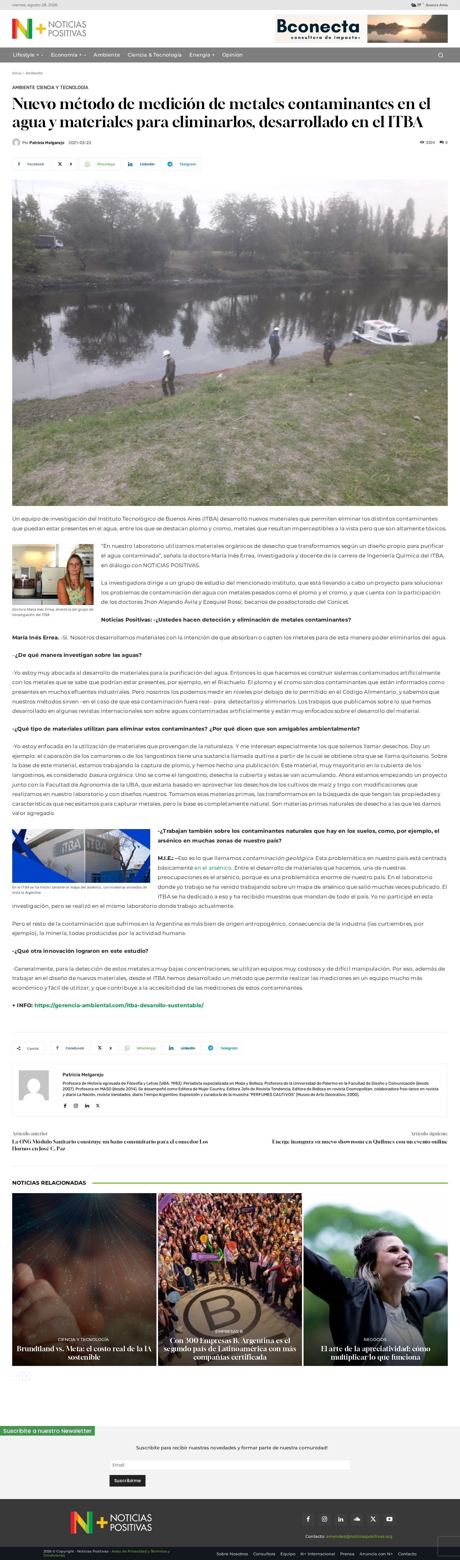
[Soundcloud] (357, 1520)
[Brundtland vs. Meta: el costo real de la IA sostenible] (84, 1279)
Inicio (17, 73)
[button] (440, 55)
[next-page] (26, 1376)
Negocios (375, 1340)
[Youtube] (390, 1520)
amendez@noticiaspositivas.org (359, 1536)
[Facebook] (65, 1104)
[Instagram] (76, 1104)
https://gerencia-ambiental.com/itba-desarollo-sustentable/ (119, 1005)
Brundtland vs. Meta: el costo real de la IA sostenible (84, 1353)
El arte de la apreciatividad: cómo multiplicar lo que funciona (376, 1353)
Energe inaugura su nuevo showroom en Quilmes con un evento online (360, 1141)
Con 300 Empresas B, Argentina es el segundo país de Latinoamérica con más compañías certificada (230, 1349)
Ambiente (34, 73)
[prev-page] (16, 1376)
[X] (97, 1104)
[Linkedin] (86, 1104)
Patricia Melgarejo (46, 143)
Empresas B (229, 1331)
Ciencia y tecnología (62, 87)
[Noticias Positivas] (72, 29)
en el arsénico (213, 868)
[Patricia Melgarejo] (17, 142)
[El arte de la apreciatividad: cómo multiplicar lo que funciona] (376, 1279)
